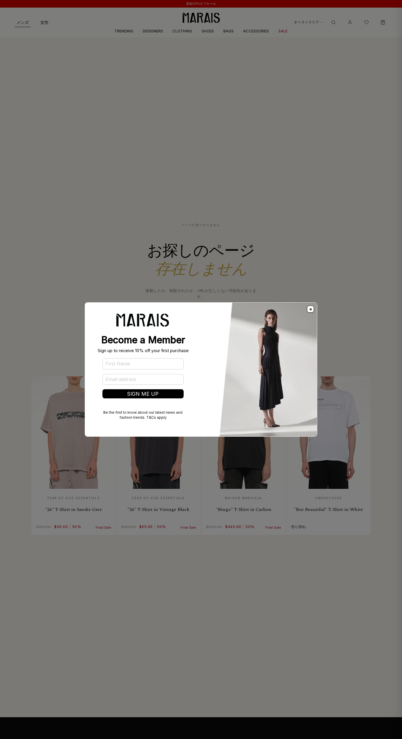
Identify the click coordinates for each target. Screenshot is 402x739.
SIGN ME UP (143, 394)
